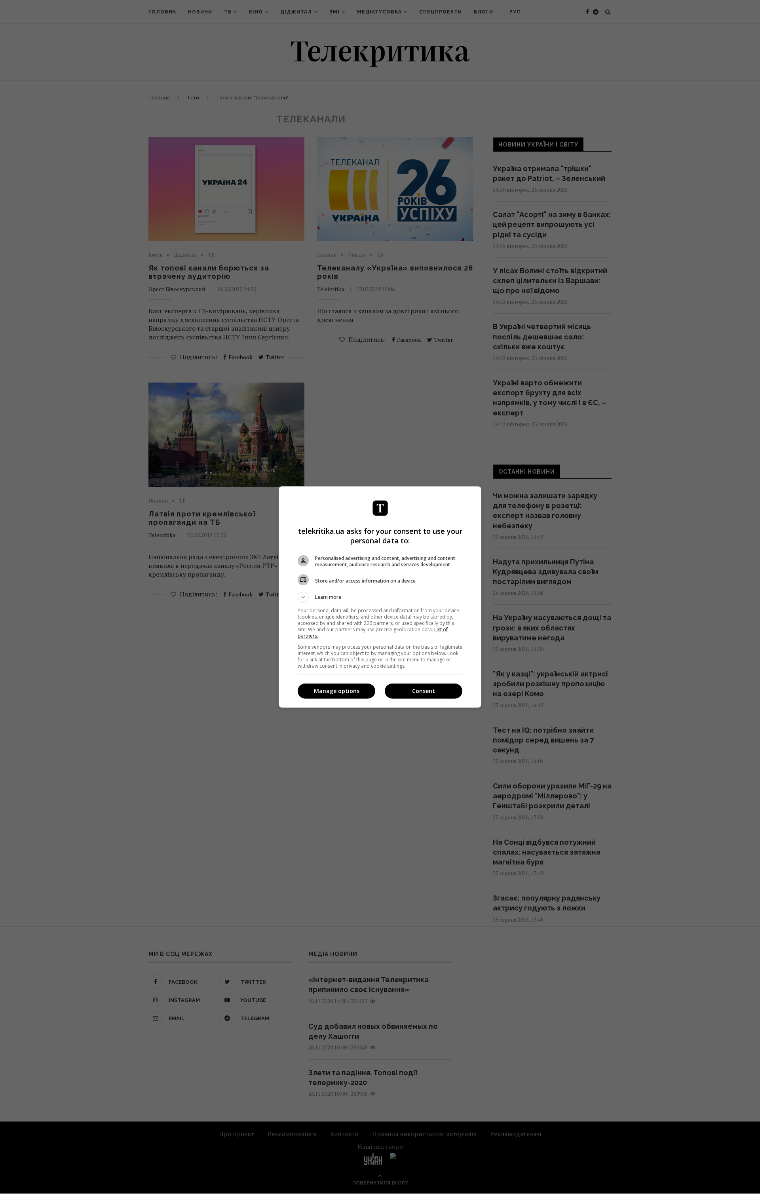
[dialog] (380, 597)
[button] (380, 597)
